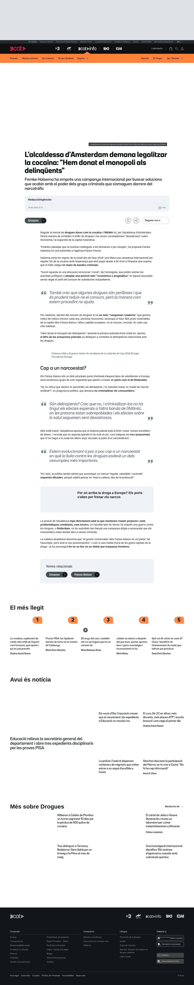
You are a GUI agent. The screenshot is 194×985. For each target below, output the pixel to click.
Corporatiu (157, 49)
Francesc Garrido (46, 42)
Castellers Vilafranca (122, 42)
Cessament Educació (103, 42)
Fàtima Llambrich (154, 832)
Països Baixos (83, 574)
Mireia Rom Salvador (55, 650)
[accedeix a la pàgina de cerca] (176, 48)
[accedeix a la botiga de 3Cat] (171, 48)
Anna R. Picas (150, 773)
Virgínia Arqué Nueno (20, 653)
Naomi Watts (146, 42)
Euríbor (136, 42)
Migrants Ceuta (86, 42)
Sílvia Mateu (122, 653)
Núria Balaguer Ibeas (91, 650)
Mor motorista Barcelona (163, 42)
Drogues (33, 220)
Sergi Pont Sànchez (161, 653)
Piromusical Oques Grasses (66, 42)
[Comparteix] (136, 220)
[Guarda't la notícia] (128, 220)
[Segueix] (43, 220)
